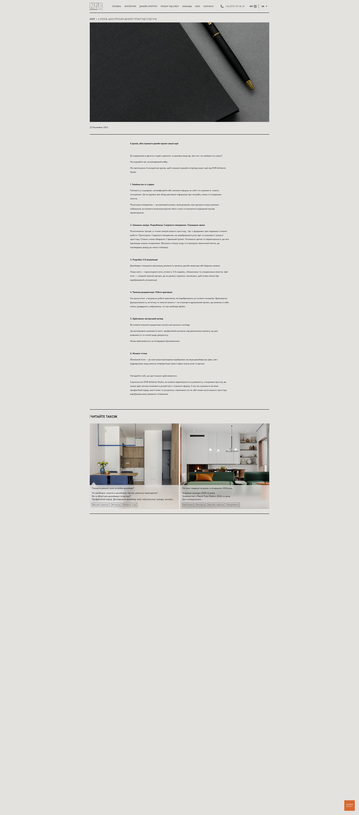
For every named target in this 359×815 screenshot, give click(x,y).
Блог (197, 6)
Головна (116, 6)
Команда (187, 6)
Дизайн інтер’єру (148, 6)
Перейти (134, 454)
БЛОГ (92, 19)
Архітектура (130, 6)
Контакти (208, 6)
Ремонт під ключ (170, 6)
